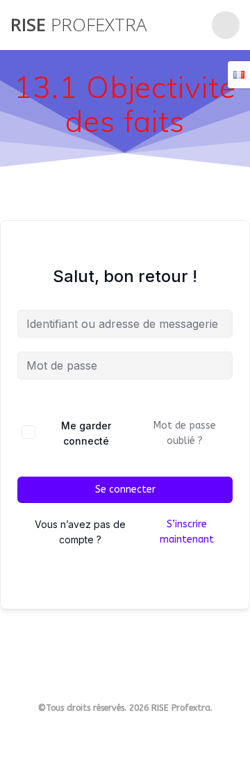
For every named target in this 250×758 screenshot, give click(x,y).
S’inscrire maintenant (187, 531)
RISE (78, 25)
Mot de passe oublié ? (184, 433)
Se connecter (125, 489)
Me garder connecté (86, 433)
